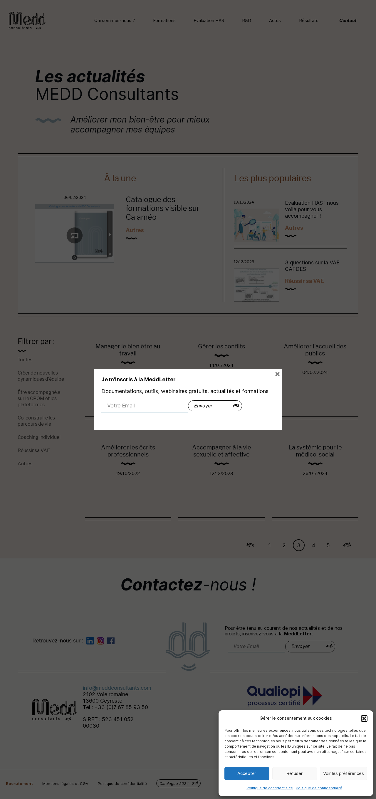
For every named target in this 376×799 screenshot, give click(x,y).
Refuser (294, 773)
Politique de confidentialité (269, 788)
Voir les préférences (343, 773)
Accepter (246, 773)
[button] (364, 718)
